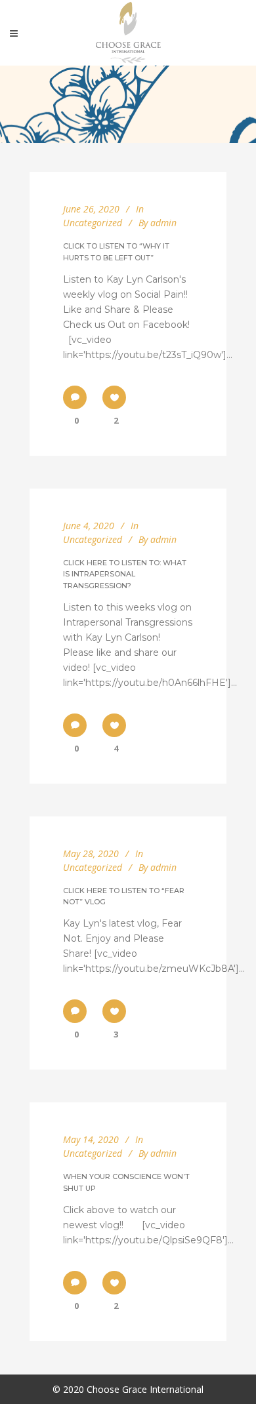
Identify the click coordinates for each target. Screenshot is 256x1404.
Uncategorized (92, 222)
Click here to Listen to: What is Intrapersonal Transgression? (124, 574)
